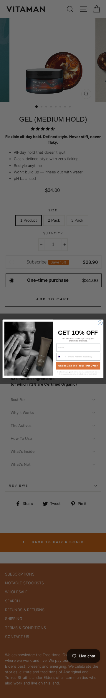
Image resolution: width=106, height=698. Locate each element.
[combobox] (61, 356)
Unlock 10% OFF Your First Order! (78, 365)
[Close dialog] (100, 323)
